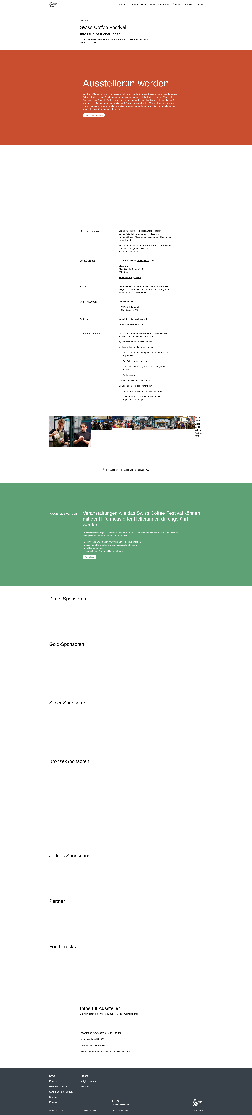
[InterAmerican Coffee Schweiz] (64, 732)
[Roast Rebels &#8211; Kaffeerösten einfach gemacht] (58, 820)
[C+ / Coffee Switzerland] (141, 776)
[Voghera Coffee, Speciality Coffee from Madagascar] (162, 820)
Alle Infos (84, 20)
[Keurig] (64, 872)
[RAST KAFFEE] (126, 732)
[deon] (126, 719)
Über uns (177, 4)
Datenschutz (125, 1110)
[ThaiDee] (64, 976)
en (202, 4)
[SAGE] (157, 661)
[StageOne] (95, 918)
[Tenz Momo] (157, 963)
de (198, 4)
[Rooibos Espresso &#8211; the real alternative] (79, 820)
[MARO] (95, 661)
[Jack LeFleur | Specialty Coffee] (58, 802)
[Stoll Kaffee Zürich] (157, 732)
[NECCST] (100, 811)
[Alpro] (64, 615)
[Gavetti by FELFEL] (162, 793)
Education (123, 4)
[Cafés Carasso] (79, 785)
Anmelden (89, 557)
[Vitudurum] (141, 820)
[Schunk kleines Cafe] (95, 963)
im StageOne (143, 260)
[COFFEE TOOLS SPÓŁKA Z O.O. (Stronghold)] (95, 719)
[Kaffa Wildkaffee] (100, 802)
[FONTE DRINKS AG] (141, 793)
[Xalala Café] (58, 829)
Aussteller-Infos (131, 1014)
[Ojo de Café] (121, 811)
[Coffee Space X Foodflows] (58, 793)
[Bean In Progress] (79, 776)
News (113, 4)
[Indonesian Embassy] (64, 661)
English (200, 1110)
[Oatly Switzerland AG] (126, 661)
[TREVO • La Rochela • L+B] (121, 820)
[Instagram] (118, 1101)
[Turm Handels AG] (64, 674)
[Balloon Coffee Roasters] (58, 776)
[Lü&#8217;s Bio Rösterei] (141, 802)
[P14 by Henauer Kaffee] (95, 732)
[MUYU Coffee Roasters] (79, 811)
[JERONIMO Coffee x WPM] (79, 802)
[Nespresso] (95, 872)
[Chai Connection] (121, 785)
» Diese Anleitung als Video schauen (136, 347)
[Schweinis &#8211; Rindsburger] (126, 963)
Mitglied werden (89, 1081)
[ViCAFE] (126, 872)
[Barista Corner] (64, 719)
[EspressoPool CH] (121, 793)
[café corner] (162, 776)
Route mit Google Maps (130, 277)
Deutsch (194, 1110)
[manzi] (162, 802)
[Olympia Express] (141, 811)
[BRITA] (95, 615)
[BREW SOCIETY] (121, 776)
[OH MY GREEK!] (64, 963)
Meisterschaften (138, 4)
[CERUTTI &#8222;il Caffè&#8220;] (100, 785)
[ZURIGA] (95, 674)
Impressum (116, 1110)
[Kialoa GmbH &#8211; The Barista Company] (126, 615)
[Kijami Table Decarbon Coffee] (121, 802)
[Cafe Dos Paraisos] (58, 785)
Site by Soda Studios (56, 1110)
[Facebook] (113, 1101)
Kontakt (188, 4)
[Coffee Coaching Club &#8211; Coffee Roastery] (162, 785)
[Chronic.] (141, 785)
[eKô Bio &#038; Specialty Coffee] (100, 793)
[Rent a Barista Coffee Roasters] (162, 811)
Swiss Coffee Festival (160, 4)
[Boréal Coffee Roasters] (100, 776)
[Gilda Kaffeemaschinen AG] (157, 719)
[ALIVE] (64, 918)
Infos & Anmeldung (94, 115)
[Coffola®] (79, 793)
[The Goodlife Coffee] (100, 820)
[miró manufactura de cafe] (58, 811)
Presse (84, 1075)
